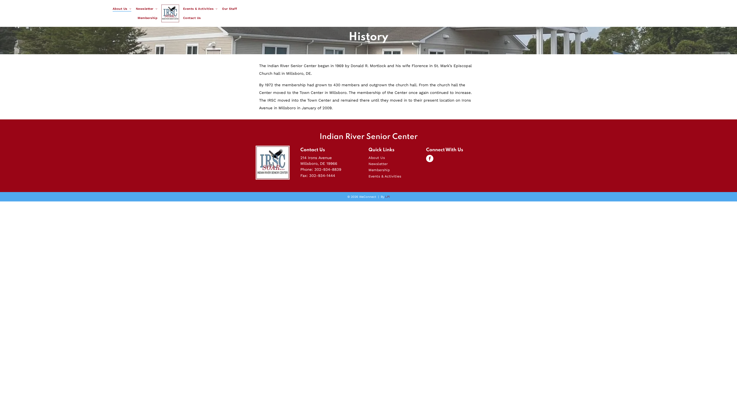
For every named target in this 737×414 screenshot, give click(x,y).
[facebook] (429, 159)
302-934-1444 (322, 175)
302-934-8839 (327, 169)
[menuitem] (122, 9)
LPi (387, 197)
